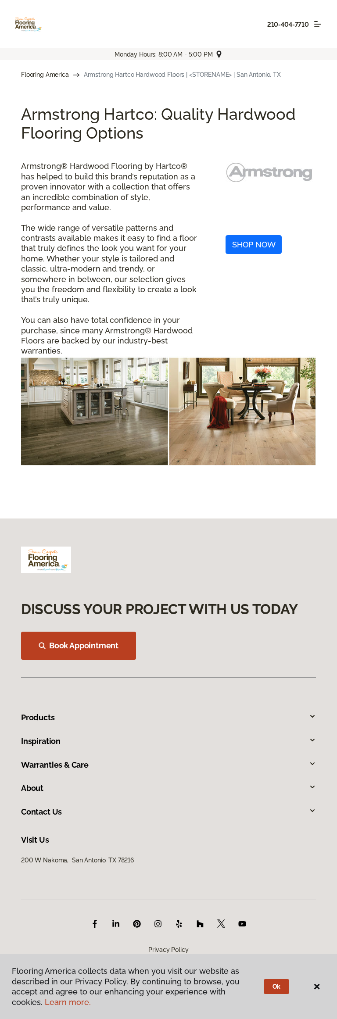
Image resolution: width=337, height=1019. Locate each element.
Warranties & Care (55, 764)
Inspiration (41, 741)
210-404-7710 (288, 24)
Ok (276, 986)
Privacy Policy (168, 949)
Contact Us (41, 811)
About (32, 788)
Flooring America (45, 74)
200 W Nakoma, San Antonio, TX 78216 (77, 860)
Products (38, 717)
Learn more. (68, 1002)
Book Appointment (83, 645)
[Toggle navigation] (317, 24)
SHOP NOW (254, 244)
